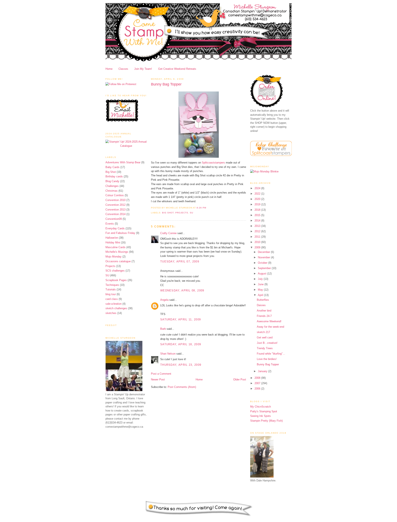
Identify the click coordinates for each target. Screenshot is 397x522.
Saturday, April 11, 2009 (180, 319)
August (262, 273)
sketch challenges (116, 308)
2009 (258, 247)
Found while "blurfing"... (271, 353)
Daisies (261, 305)
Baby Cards (112, 167)
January (263, 371)
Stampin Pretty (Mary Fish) (266, 420)
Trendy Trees (265, 348)
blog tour (110, 294)
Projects (110, 266)
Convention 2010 (115, 200)
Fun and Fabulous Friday (120, 233)
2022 (258, 193)
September (265, 268)
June (261, 284)
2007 (258, 383)
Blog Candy (112, 181)
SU (107, 275)
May (261, 289)
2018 (258, 209)
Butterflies (263, 299)
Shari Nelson (168, 353)
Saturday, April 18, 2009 (180, 344)
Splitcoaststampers (213, 162)
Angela (164, 299)
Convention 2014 (115, 214)
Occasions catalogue (118, 261)
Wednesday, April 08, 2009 (182, 290)
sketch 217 (263, 332)
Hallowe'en (111, 237)
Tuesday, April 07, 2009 (179, 261)
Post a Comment (161, 373)
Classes (123, 68)
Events (109, 223)
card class (111, 299)
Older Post (239, 379)
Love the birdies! (267, 359)
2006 (258, 388)
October (263, 262)
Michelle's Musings (116, 251)
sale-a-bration (113, 303)
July (261, 278)
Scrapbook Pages (116, 280)
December (264, 252)
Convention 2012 (115, 204)
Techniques (112, 284)
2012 (258, 231)
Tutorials (110, 289)
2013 (258, 225)
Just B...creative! (267, 342)
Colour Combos (114, 195)
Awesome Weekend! (269, 321)
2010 (258, 242)
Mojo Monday (113, 256)
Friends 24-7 (264, 316)
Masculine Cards (115, 247)
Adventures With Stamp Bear (122, 162)
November (264, 257)
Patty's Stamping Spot (263, 411)
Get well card (265, 337)
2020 (258, 199)
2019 (258, 204)
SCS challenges (115, 270)
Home (108, 68)
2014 (258, 220)
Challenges (112, 186)
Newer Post (158, 379)
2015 (258, 215)
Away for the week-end (270, 326)
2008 (258, 377)
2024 (258, 188)
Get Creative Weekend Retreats (177, 68)
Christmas (111, 190)
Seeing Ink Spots (260, 415)
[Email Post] (207, 208)
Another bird (264, 310)
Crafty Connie (168, 233)
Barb (163, 328)
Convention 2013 (115, 209)
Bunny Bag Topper (166, 84)
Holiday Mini (112, 242)
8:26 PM (201, 208)
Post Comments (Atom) (182, 386)
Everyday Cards (115, 228)
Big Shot (110, 171)
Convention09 (113, 218)
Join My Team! (143, 68)
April (261, 295)
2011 (258, 236)
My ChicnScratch (260, 406)
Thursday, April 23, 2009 (180, 364)
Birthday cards (114, 176)
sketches (110, 313)
